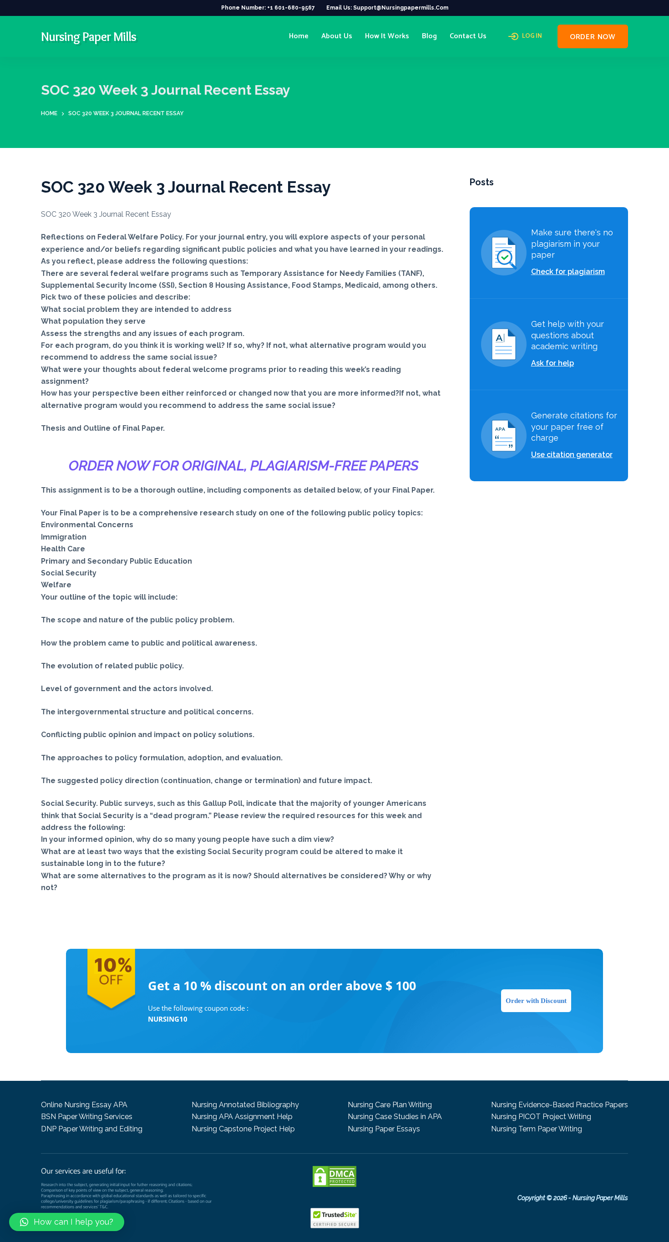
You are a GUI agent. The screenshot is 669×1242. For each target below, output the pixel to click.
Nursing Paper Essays (384, 1129)
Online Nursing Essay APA (84, 1104)
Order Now (593, 37)
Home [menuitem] (299, 36)
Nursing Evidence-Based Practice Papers (559, 1104)
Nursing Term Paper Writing (536, 1129)
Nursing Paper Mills (88, 36)
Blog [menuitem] (429, 36)
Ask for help (552, 363)
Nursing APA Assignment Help (242, 1116)
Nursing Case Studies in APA (395, 1116)
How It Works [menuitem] (387, 36)
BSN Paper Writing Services (86, 1116)
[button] (66, 1222)
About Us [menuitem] (336, 36)
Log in (532, 36)
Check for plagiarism (568, 271)
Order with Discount (536, 1000)
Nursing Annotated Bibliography (245, 1104)
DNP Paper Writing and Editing (91, 1129)
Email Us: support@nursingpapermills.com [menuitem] (387, 8)
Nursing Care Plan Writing (390, 1104)
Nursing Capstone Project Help (243, 1129)
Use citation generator (572, 454)
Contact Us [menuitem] (468, 36)
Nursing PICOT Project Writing (541, 1116)
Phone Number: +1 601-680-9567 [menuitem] (268, 8)
